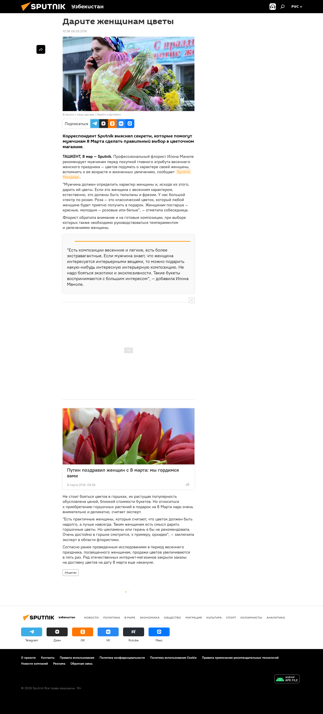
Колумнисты (251, 617)
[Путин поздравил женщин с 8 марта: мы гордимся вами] (128, 436)
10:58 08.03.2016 (75, 31)
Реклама (59, 663)
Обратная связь (82, 663)
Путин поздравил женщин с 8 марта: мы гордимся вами (123, 472)
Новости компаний (34, 663)
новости (91, 617)
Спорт (231, 617)
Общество (71, 572)
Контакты (47, 658)
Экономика (150, 617)
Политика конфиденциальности (122, 658)
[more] (187, 484)
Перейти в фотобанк (108, 114)
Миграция (193, 617)
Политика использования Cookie (173, 658)
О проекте (28, 658)
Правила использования (77, 658)
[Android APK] (287, 679)
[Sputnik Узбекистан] (45, 12)
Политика (111, 617)
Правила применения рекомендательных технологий (240, 658)
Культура (214, 617)
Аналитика (276, 617)
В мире (129, 617)
